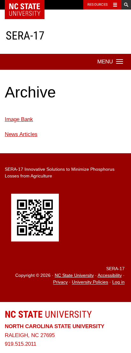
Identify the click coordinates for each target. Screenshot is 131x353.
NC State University (74, 275)
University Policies (90, 282)
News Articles (21, 134)
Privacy (60, 282)
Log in (118, 282)
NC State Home (29, 4)
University (48, 314)
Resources (97, 5)
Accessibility (110, 275)
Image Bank (19, 119)
